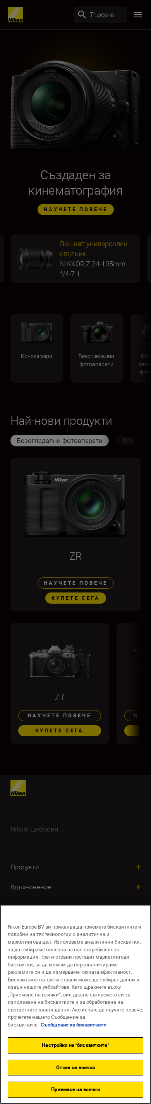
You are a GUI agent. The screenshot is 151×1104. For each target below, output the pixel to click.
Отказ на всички (75, 1067)
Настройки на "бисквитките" (75, 1045)
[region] (75, 1004)
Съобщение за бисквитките (73, 1024)
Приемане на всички (75, 1089)
